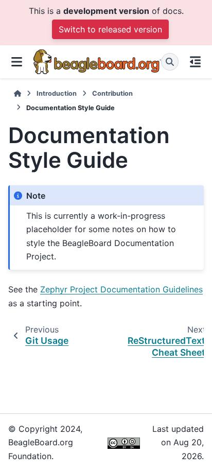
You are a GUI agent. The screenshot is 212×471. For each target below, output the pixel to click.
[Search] (170, 62)
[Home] (17, 93)
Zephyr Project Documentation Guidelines (121, 289)
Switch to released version (110, 29)
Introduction (57, 93)
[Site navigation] (16, 62)
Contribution (112, 93)
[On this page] (195, 62)
